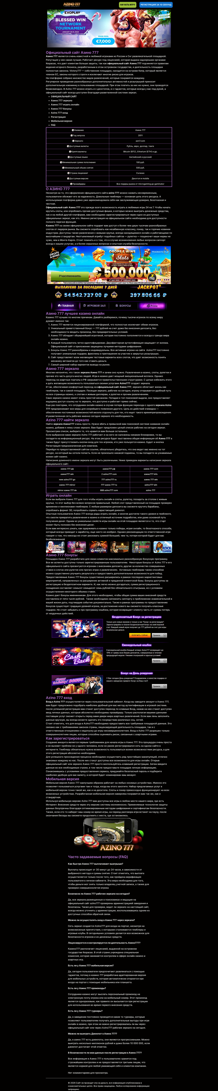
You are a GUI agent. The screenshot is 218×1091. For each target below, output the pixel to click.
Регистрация (58, 117)
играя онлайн (133, 528)
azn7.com (140, 141)
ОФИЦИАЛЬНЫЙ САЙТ (64, 96)
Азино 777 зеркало (61, 100)
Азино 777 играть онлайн (65, 104)
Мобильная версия (61, 121)
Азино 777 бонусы (61, 108)
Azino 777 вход (59, 112)
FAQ (53, 125)
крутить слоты (54, 211)
